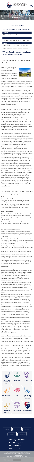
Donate (27, 429)
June (27, 45)
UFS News (5, 34)
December (25, 48)
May (24, 45)
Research (18, 34)
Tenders (12, 434)
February (9, 45)
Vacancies (22, 434)
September (9, 48)
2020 (7, 40)
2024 (21, 40)
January (4, 45)
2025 (24, 40)
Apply (7, 429)
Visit (17, 429)
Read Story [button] (3, 18)
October (15, 48)
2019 (4, 40)
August (4, 48)
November (20, 48)
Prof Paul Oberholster (6, 109)
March (13, 45)
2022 (14, 40)
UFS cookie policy (18, 455)
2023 (17, 40)
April (17, 45)
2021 (11, 40)
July (21, 45)
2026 (28, 40)
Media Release (11, 34)
